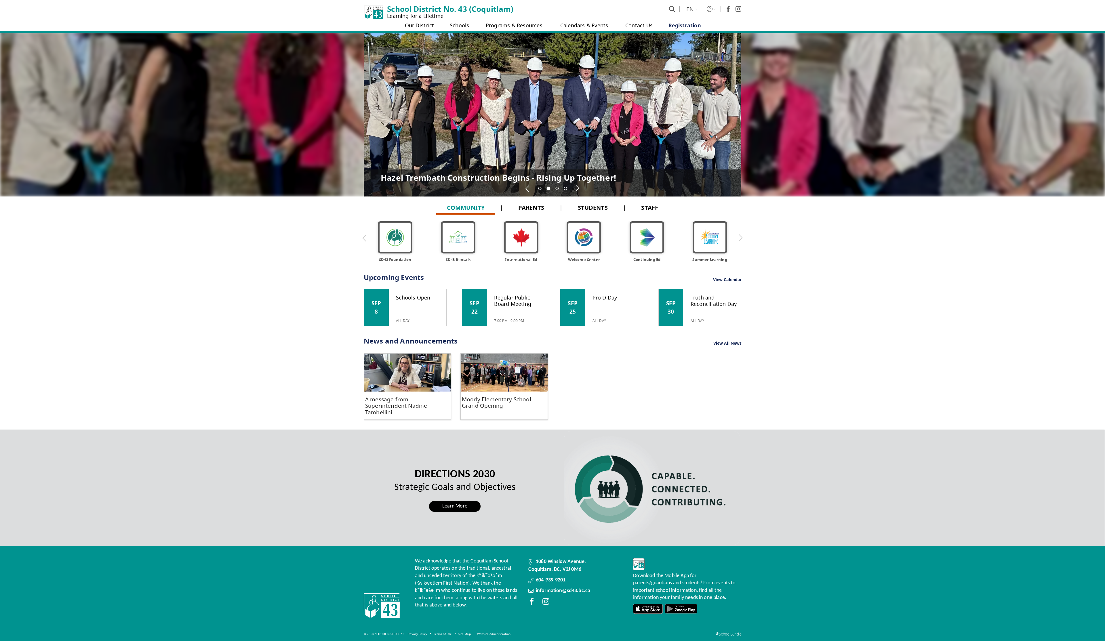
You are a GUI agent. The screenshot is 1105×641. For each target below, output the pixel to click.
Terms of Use (442, 634)
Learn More (454, 506)
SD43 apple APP (648, 609)
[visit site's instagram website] (545, 603)
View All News (727, 343)
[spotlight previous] (528, 188)
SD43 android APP (681, 609)
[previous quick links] (364, 237)
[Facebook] (728, 9)
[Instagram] (738, 9)
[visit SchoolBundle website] (728, 634)
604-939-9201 (551, 580)
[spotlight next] (577, 188)
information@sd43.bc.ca (563, 590)
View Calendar (727, 279)
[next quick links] (740, 237)
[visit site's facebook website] (531, 603)
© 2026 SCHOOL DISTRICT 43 (384, 634)
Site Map (464, 634)
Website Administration (494, 634)
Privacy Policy (417, 634)
